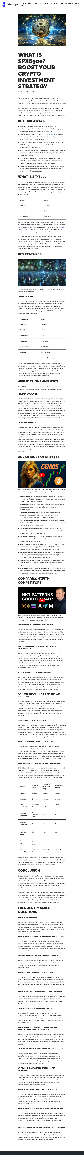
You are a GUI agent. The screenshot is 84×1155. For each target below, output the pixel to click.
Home (24, 3)
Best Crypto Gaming (66, 3)
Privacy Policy (38, 3)
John (21, 91)
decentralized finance (50, 406)
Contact (77, 3)
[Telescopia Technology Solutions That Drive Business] (10, 4)
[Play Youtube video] (42, 474)
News (30, 3)
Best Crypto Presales (51, 3)
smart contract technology (48, 134)
